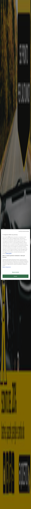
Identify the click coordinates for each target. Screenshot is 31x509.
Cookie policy (9, 253)
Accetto (15, 276)
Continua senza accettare (24, 231)
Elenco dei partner (7, 267)
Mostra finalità (15, 272)
